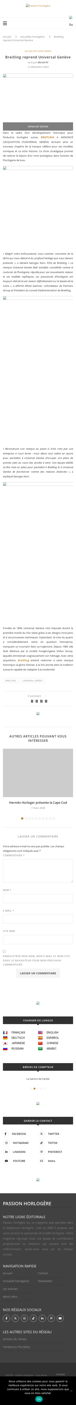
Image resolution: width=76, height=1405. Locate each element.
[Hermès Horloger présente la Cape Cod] (38, 773)
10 (54, 818)
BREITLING (47, 137)
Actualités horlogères (32, 36)
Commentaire (14, 855)
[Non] (71, 1391)
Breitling (23, 660)
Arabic (52, 1048)
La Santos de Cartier (38, 1079)
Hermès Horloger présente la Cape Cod (38, 802)
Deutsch (18, 1037)
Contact (43, 1273)
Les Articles (10, 1289)
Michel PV (43, 62)
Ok (39, 1399)
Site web (9, 931)
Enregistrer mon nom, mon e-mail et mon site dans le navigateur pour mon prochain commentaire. (36, 960)
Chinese (52, 1043)
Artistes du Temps (15, 1339)
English (52, 1032)
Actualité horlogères (16, 1281)
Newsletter (45, 1281)
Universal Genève (32, 680)
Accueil (7, 36)
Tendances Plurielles (16, 1347)
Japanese (18, 1043)
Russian (17, 1048)
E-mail (8, 910)
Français (18, 1032)
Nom (7, 890)
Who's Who (10, 1297)
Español (53, 1037)
